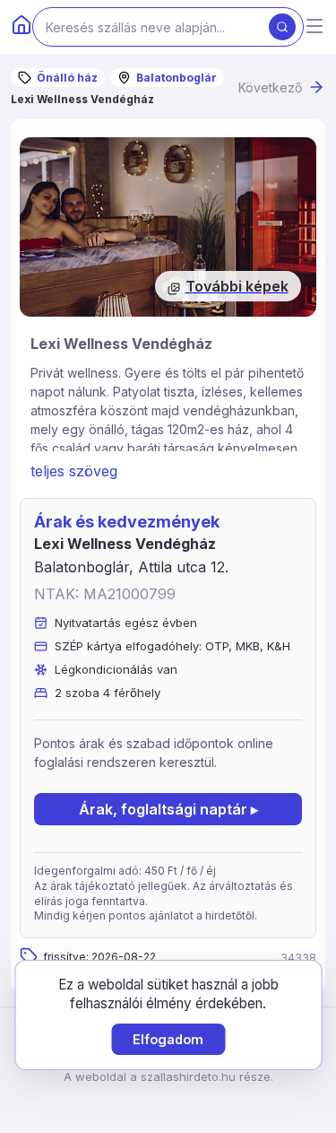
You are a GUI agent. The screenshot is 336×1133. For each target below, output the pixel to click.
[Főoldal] (21, 26)
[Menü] (314, 27)
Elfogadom (168, 1039)
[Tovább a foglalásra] (168, 227)
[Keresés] (282, 26)
